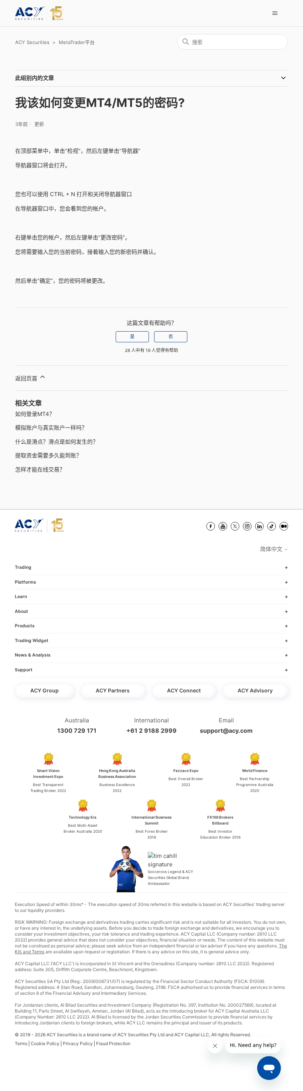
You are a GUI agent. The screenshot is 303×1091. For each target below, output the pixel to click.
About (21, 611)
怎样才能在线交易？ (40, 469)
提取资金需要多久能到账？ (48, 455)
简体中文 (272, 549)
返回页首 (27, 378)
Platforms (25, 582)
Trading (23, 567)
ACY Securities (32, 42)
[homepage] (39, 13)
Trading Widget (31, 640)
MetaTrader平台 (77, 42)
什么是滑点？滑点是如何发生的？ (56, 441)
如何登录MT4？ (35, 413)
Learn (21, 596)
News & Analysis (33, 655)
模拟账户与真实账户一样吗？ (51, 427)
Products (25, 625)
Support (24, 669)
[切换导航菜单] (275, 13)
